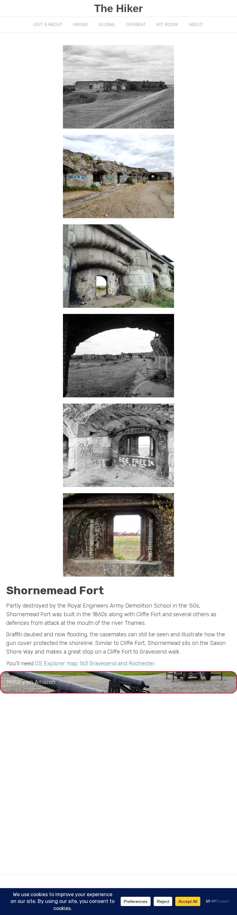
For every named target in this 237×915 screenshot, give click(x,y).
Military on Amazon (31, 682)
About (196, 24)
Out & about (48, 24)
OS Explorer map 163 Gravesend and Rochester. (95, 663)
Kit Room (167, 24)
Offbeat (136, 24)
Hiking (80, 24)
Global (107, 24)
